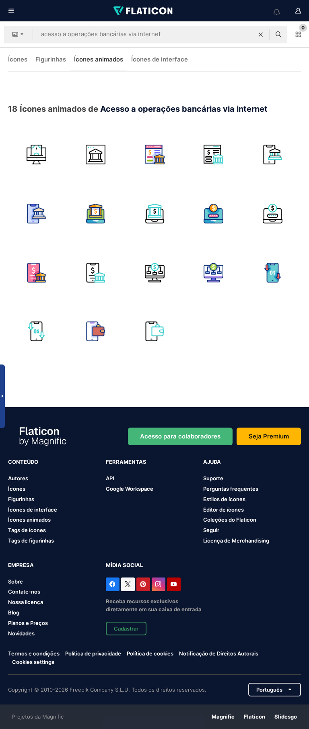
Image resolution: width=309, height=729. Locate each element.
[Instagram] (158, 584)
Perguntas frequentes (230, 488)
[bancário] (36, 272)
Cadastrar (126, 628)
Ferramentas (126, 462)
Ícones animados (98, 59)
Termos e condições (34, 653)
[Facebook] (112, 584)
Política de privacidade (93, 653)
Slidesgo (285, 716)
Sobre (15, 581)
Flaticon (254, 716)
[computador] (154, 272)
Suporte (213, 478)
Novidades (21, 633)
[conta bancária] (213, 214)
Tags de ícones (27, 530)
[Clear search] (261, 34)
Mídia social (124, 565)
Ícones (17, 59)
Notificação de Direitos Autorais (218, 653)
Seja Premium (269, 436)
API (110, 478)
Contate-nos (24, 591)
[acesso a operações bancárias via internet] (36, 155)
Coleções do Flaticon (229, 519)
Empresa (21, 565)
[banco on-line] (154, 155)
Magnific (223, 716)
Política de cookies (150, 653)
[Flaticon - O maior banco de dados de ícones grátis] (143, 10)
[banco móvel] (272, 155)
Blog (13, 612)
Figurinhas (50, 59)
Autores (18, 478)
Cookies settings (33, 662)
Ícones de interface (159, 59)
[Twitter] (128, 584)
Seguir (211, 530)
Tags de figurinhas (31, 540)
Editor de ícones (223, 509)
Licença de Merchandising (236, 540)
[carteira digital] (96, 331)
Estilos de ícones (224, 499)
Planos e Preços (28, 623)
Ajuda (212, 462)
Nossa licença (25, 602)
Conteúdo (23, 462)
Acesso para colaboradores (180, 436)
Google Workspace (129, 488)
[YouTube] (174, 584)
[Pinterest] (143, 584)
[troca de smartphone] (272, 272)
